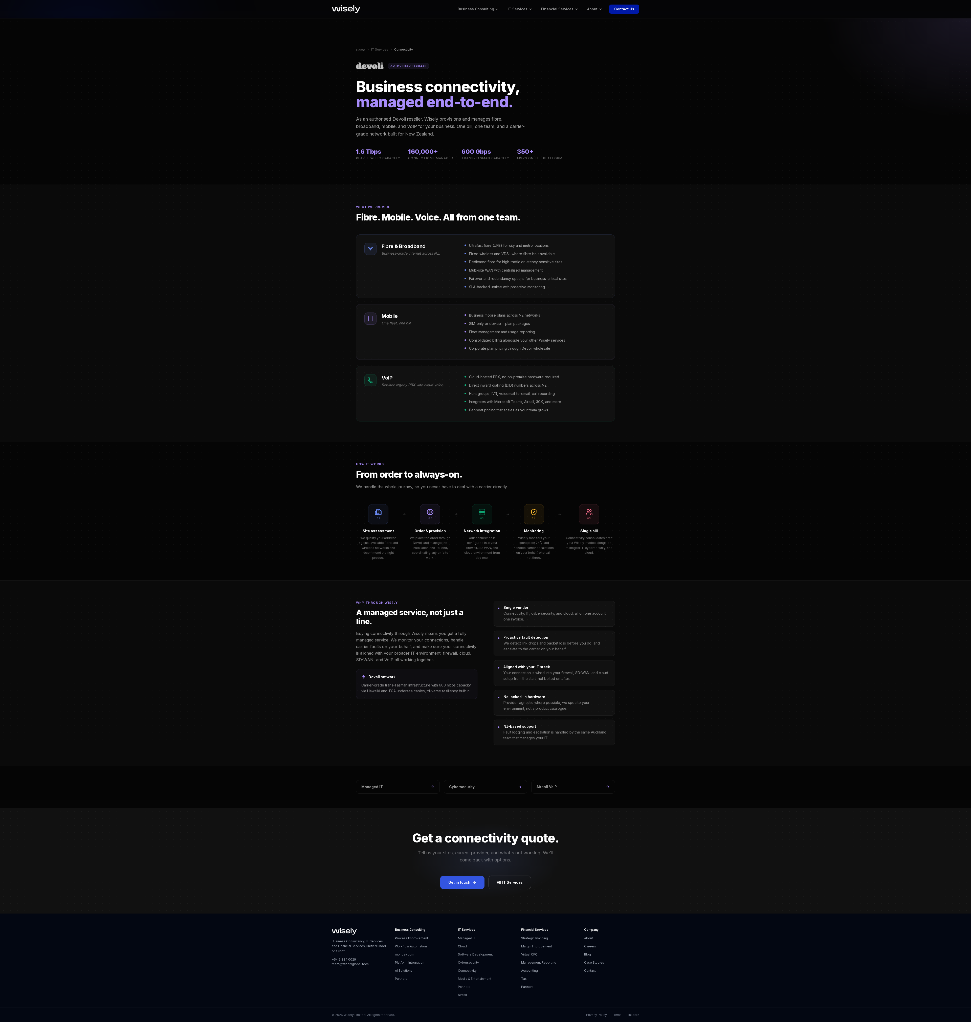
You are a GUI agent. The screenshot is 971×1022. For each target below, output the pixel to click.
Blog (587, 954)
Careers (590, 946)
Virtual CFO (529, 954)
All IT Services (510, 882)
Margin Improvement (536, 946)
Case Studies (594, 962)
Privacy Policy (596, 1015)
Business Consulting (476, 9)
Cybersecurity (462, 787)
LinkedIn (633, 1015)
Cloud (462, 946)
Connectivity (467, 970)
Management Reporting (538, 962)
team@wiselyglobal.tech (350, 964)
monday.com (404, 954)
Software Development (475, 954)
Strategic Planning (534, 938)
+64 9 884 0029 (344, 959)
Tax (524, 979)
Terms (617, 1015)
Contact (590, 970)
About (592, 9)
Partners (401, 979)
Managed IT (372, 787)
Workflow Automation (411, 946)
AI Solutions (403, 970)
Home (360, 50)
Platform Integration (409, 962)
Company (591, 929)
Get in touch (459, 882)
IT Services (517, 9)
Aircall (462, 995)
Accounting (529, 970)
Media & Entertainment (474, 979)
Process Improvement (411, 938)
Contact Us (624, 9)
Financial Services (557, 9)
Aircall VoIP (547, 787)
